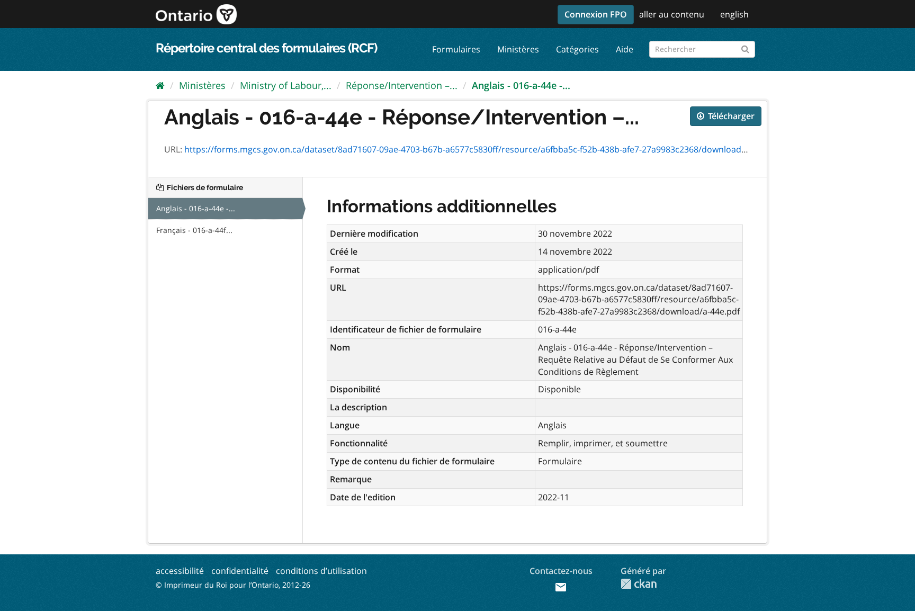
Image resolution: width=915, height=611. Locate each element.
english (734, 14)
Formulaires (456, 49)
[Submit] (745, 47)
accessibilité (180, 571)
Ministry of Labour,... (285, 85)
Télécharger (730, 116)
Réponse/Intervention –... (401, 85)
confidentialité (239, 571)
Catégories (577, 49)
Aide (624, 49)
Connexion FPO (595, 14)
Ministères (518, 49)
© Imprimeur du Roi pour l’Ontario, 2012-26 (233, 585)
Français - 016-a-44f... (194, 230)
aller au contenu (671, 14)
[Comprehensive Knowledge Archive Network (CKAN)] (639, 583)
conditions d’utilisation (321, 571)
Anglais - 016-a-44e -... (521, 85)
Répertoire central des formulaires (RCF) (266, 48)
